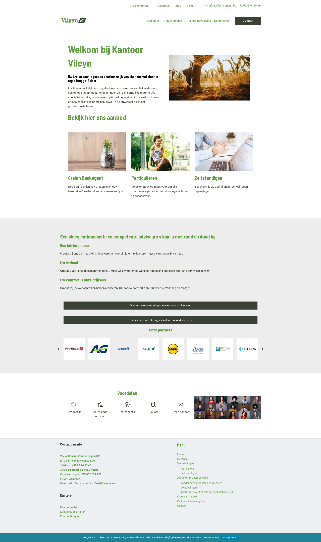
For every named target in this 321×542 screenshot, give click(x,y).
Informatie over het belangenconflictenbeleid (207, 492)
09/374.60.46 (252, 5)
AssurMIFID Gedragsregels (192, 477)
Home (180, 454)
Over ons (182, 459)
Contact (181, 505)
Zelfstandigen (189, 473)
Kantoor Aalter (68, 507)
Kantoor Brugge (69, 516)
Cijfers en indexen (187, 496)
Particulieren (188, 468)
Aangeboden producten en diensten (201, 483)
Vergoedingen (189, 487)
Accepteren (229, 537)
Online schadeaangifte (190, 501)
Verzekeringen (185, 463)
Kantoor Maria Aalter (72, 511)
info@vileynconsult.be (222, 5)
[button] (149, 6)
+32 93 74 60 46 (81, 465)
